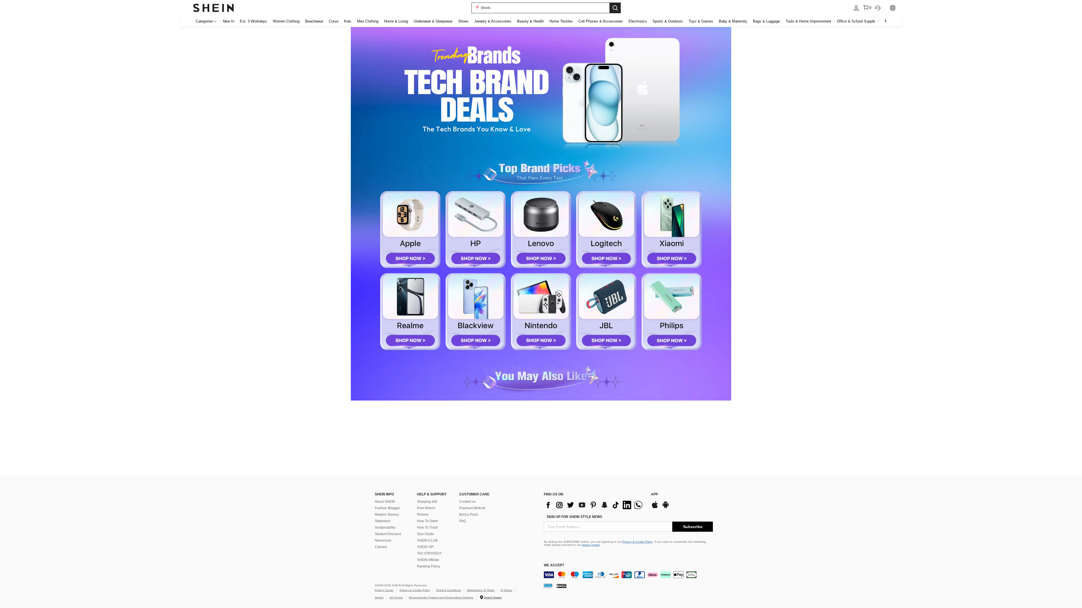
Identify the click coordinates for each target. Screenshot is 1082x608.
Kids (347, 21)
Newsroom (383, 540)
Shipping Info (427, 502)
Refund (422, 515)
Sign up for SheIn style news (574, 517)
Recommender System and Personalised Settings (441, 597)
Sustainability (385, 527)
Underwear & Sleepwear (433, 21)
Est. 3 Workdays (253, 21)
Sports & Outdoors (668, 21)
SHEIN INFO (384, 494)
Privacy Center (384, 590)
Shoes (463, 21)
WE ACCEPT (554, 565)
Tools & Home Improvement (808, 21)
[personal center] (856, 8)
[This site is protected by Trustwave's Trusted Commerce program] (548, 585)
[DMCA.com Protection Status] (561, 585)
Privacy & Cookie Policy (637, 541)
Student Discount (388, 534)
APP (654, 494)
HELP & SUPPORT (432, 494)
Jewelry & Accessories (492, 21)
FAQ (462, 521)
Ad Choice (396, 597)
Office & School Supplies (857, 21)
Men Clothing (367, 21)
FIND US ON (553, 494)
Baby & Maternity (733, 21)
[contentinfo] (594, 505)
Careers (381, 547)
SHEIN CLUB (427, 540)
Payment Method (472, 508)
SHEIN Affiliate (428, 560)
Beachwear (314, 21)
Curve (333, 21)
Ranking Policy (428, 566)
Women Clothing (286, 21)
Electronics (638, 21)
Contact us (467, 502)
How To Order (427, 521)
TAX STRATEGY (429, 553)
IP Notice (506, 590)
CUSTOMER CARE (474, 494)
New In (228, 21)
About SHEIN (385, 502)
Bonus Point (468, 515)
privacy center (591, 544)
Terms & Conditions (448, 590)
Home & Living (396, 21)
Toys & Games (701, 21)
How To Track (427, 527)
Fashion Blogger (387, 508)
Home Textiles (561, 21)
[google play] (665, 507)
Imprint (379, 597)
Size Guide (425, 534)
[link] (541, 89)
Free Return (426, 508)
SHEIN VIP (425, 547)
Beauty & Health (530, 21)
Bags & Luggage (766, 21)
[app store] (655, 507)
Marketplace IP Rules (481, 590)
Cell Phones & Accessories (600, 21)
